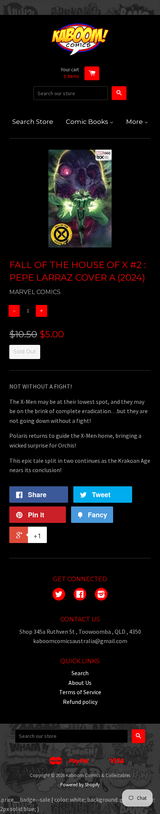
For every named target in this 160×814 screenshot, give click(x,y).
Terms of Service (80, 692)
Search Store (32, 121)
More (135, 121)
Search (80, 673)
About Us (80, 682)
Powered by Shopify (80, 785)
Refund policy (80, 701)
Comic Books (88, 121)
